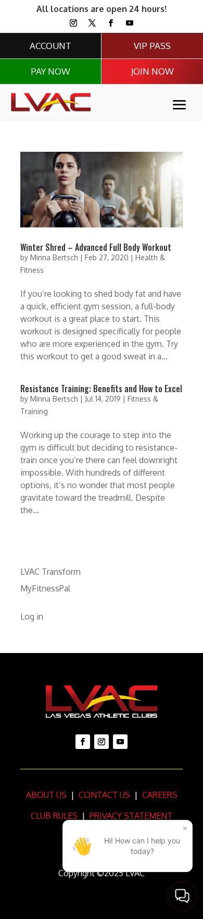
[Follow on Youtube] (129, 23)
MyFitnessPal (45, 588)
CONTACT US (103, 795)
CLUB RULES (54, 816)
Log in (31, 616)
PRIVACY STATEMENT (131, 816)
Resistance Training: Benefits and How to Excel (101, 388)
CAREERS (158, 795)
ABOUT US (46, 795)
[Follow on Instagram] (73, 23)
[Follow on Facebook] (111, 23)
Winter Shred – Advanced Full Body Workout (95, 247)
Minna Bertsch (54, 257)
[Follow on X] (92, 23)
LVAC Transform (50, 571)
